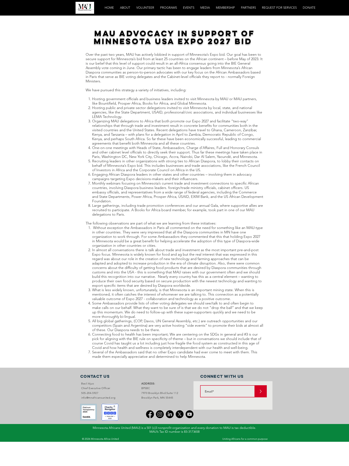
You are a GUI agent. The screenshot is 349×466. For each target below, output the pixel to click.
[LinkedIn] (170, 414)
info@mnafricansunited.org (98, 397)
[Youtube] (189, 414)
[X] (180, 414)
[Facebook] (150, 414)
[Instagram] (160, 414)
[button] (168, 7)
